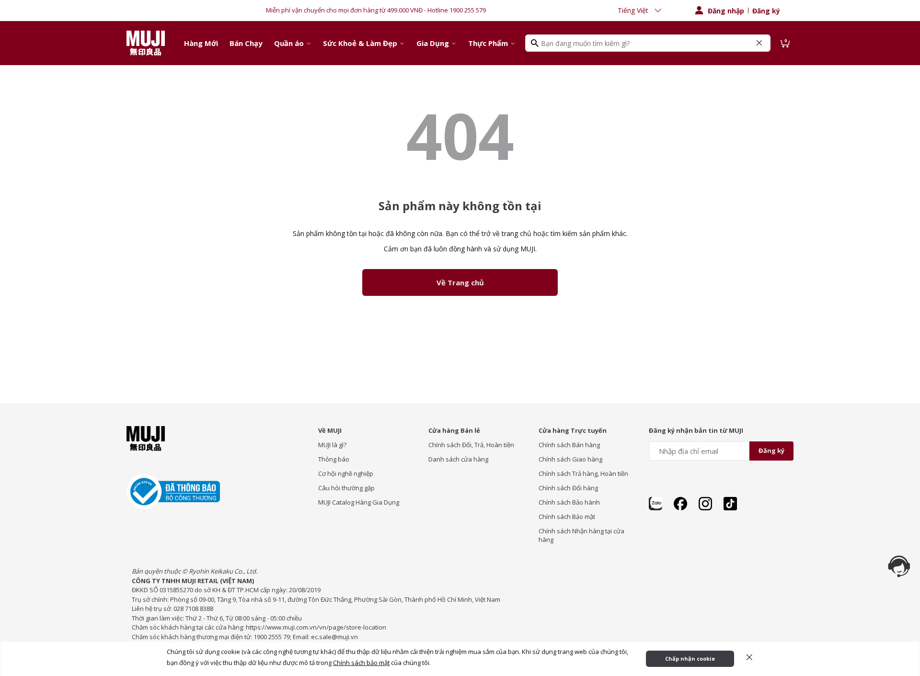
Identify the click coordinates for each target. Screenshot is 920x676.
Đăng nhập (726, 10)
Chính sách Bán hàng (569, 444)
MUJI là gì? (332, 444)
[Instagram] (705, 503)
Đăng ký (766, 10)
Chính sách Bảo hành (569, 502)
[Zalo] (655, 503)
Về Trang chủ (460, 282)
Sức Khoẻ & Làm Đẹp (360, 43)
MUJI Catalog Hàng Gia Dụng (358, 502)
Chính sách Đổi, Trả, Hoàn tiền (471, 444)
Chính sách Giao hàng (570, 459)
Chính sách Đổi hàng (568, 488)
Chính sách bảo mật (361, 662)
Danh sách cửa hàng (458, 459)
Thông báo (333, 459)
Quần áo (289, 43)
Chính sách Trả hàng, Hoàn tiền (583, 473)
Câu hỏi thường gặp (346, 488)
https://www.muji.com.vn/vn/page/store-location (316, 627)
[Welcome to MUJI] (145, 43)
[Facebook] (680, 503)
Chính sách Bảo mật (567, 516)
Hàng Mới (201, 43)
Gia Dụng (432, 43)
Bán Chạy (246, 43)
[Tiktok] (730, 503)
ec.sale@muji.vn (334, 636)
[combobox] (640, 10)
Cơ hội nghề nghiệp (345, 473)
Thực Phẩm (488, 43)
